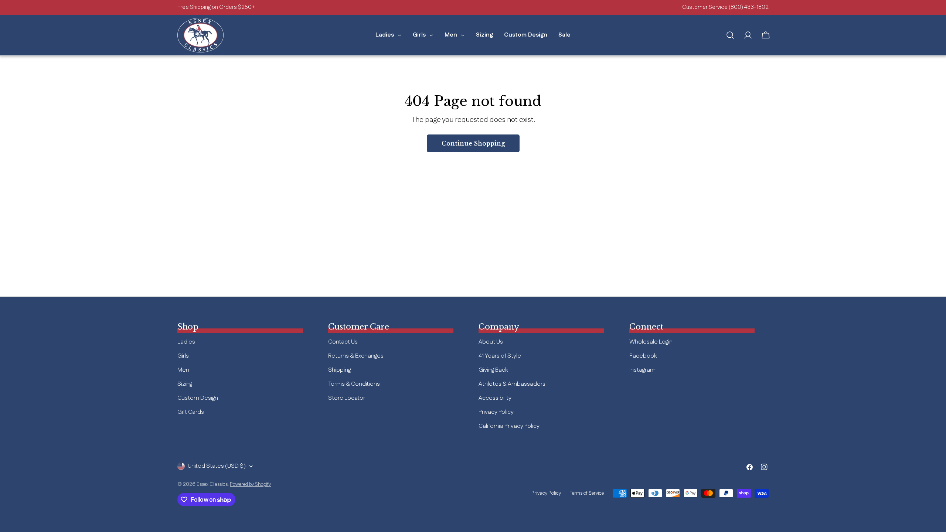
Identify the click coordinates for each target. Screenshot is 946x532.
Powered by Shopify (250, 484)
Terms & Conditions (354, 384)
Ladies (186, 342)
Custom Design (197, 398)
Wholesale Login (651, 342)
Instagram (642, 370)
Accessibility (495, 398)
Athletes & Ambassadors (512, 384)
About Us (491, 342)
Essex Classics (212, 484)
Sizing (184, 384)
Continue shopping (473, 143)
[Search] (730, 35)
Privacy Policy (496, 412)
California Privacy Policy (509, 426)
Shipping (339, 370)
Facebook (643, 356)
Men (183, 370)
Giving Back (493, 370)
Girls (183, 356)
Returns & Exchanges (356, 356)
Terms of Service (587, 493)
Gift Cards (190, 412)
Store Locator (346, 398)
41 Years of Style (500, 356)
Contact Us (343, 342)
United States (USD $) (217, 466)
